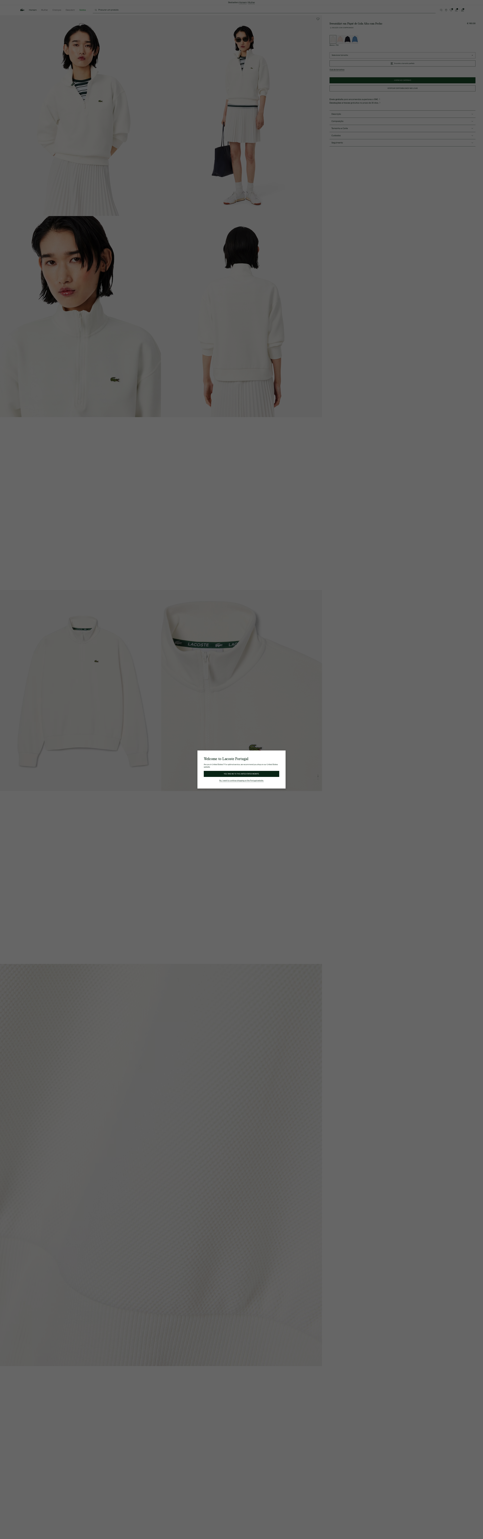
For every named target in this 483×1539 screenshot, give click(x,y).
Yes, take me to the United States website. (241, 774)
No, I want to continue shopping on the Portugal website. (241, 780)
